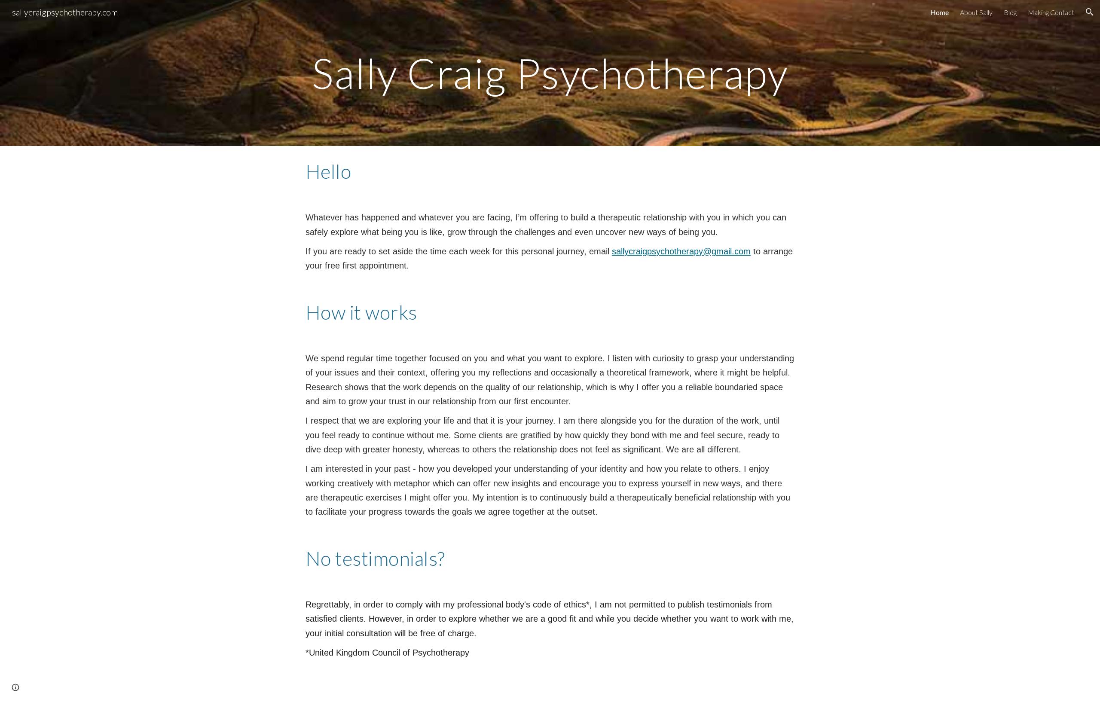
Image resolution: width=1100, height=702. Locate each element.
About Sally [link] (976, 12)
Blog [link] (1010, 12)
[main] (550, 73)
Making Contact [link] (1051, 12)
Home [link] (939, 12)
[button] (1089, 12)
